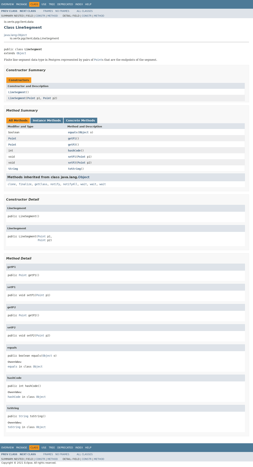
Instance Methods (47, 120)
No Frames (62, 11)
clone (12, 184)
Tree (52, 4)
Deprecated (65, 4)
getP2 (72, 144)
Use (44, 4)
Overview (7, 4)
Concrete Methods (80, 120)
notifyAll (70, 184)
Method (52, 15)
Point (31, 98)
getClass (41, 184)
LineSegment (17, 92)
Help (88, 4)
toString (74, 168)
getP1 (72, 138)
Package (21, 4)
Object (21, 53)
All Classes (85, 11)
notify (55, 184)
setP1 (72, 156)
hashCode (74, 150)
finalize (25, 184)
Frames (48, 11)
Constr (40, 15)
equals (72, 132)
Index (79, 4)
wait (83, 184)
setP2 (72, 162)
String (13, 168)
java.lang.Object (15, 35)
